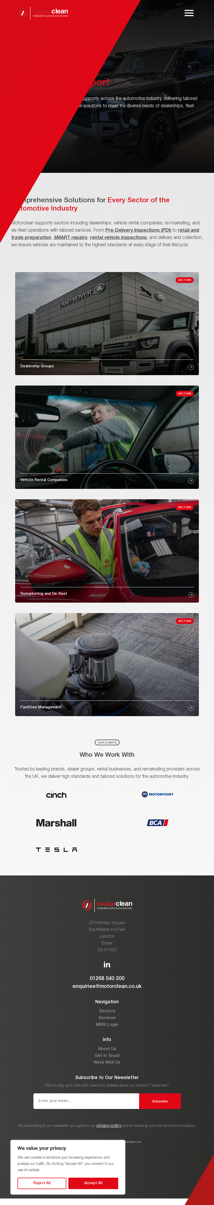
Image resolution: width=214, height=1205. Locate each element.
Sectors (107, 1011)
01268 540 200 (107, 978)
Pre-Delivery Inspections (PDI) (138, 230)
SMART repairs (70, 238)
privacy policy (109, 1126)
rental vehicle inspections (118, 238)
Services (107, 1018)
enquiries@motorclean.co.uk (107, 986)
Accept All (93, 1183)
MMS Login (107, 1025)
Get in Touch (107, 1056)
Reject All (42, 1183)
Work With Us (107, 1062)
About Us (107, 1049)
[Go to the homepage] (43, 13)
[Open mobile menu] (189, 13)
